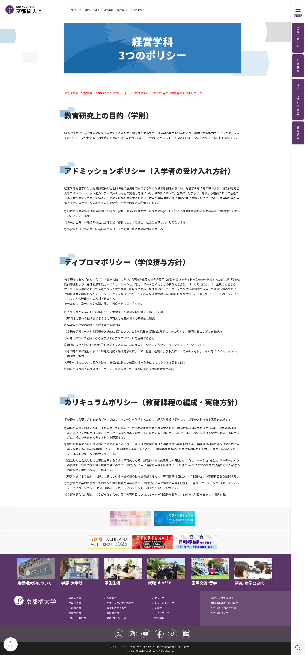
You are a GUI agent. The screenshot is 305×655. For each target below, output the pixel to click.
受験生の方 (75, 598)
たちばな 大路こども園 (223, 608)
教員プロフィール (116, 618)
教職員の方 (113, 613)
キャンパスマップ (164, 603)
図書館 (158, 608)
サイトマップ (161, 613)
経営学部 (108, 10)
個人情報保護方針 (165, 646)
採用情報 (159, 618)
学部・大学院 (92, 10)
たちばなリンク (219, 613)
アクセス (159, 598)
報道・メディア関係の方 (120, 603)
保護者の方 (75, 608)
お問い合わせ (183, 646)
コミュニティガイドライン (141, 646)
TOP (10, 646)
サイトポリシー (118, 646)
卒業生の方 (75, 613)
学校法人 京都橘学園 (222, 598)
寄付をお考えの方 (116, 608)
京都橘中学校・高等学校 (224, 603)
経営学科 (122, 10)
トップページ (73, 10)
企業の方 (111, 598)
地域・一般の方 (77, 618)
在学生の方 (75, 603)
